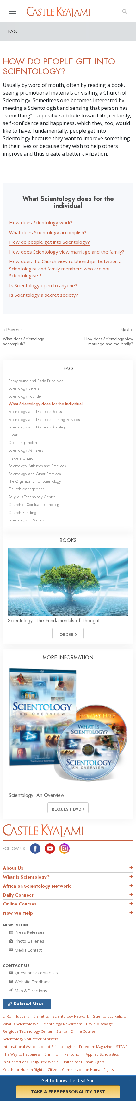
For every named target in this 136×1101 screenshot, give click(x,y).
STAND (122, 1046)
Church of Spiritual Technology (34, 504)
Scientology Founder (25, 396)
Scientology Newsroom (61, 1023)
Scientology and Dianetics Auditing (37, 427)
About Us (13, 868)
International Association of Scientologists (39, 1046)
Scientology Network (71, 1016)
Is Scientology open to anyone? (43, 285)
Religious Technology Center (32, 497)
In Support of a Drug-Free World (31, 1061)
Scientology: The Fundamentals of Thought (53, 620)
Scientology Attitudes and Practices (37, 466)
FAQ (68, 368)
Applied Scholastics (102, 1054)
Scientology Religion (110, 1016)
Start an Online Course (75, 1031)
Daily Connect (18, 895)
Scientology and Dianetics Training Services (44, 419)
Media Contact (28, 950)
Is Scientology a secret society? (43, 295)
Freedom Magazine (95, 1046)
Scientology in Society (26, 520)
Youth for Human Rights (23, 1069)
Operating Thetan (23, 443)
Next (126, 330)
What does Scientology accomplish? (47, 232)
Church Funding (22, 512)
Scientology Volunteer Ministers (30, 1039)
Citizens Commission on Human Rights (81, 1069)
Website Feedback (32, 982)
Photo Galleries (29, 941)
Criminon (52, 1054)
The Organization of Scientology (35, 481)
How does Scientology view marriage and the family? (66, 252)
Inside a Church (22, 458)
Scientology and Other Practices (35, 474)
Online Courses (19, 904)
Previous (14, 330)
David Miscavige (99, 1023)
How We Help (18, 913)
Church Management (26, 489)
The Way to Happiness (21, 1054)
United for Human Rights (83, 1061)
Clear (13, 435)
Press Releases (29, 932)
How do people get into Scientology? (49, 242)
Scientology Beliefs (24, 388)
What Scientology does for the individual (46, 404)
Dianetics (41, 1016)
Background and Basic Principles (36, 381)
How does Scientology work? (40, 222)
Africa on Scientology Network (37, 886)
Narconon (73, 1054)
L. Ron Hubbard (16, 1016)
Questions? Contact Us (36, 973)
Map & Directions (30, 990)
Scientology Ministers (26, 450)
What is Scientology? (26, 877)
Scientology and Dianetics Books (35, 411)
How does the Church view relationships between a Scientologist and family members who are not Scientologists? (65, 268)
